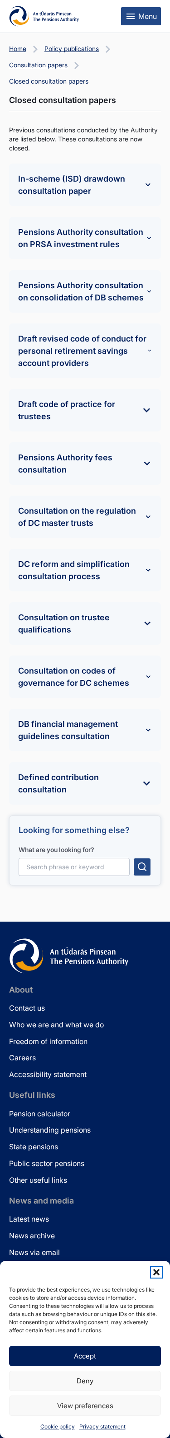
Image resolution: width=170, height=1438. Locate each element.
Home (17, 48)
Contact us (27, 1007)
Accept (85, 1356)
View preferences (85, 1405)
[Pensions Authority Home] (44, 16)
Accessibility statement (48, 1074)
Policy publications (71, 48)
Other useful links (38, 1180)
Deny (85, 1381)
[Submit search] (142, 867)
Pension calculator (39, 1113)
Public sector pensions (46, 1163)
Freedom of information (48, 1041)
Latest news (29, 1218)
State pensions (33, 1146)
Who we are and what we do (56, 1024)
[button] (156, 1272)
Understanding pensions (50, 1129)
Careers (22, 1057)
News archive (32, 1235)
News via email (34, 1252)
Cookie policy (57, 1426)
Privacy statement (102, 1426)
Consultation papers (38, 65)
